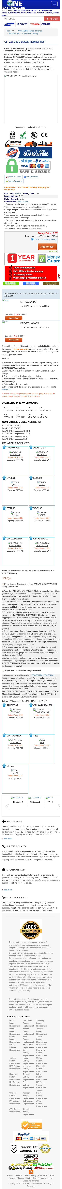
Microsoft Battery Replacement (28, 1069)
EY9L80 (15, 515)
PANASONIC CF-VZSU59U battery (23, 33)
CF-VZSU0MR (15, 546)
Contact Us (43, 1175)
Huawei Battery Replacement (14, 1031)
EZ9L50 (42, 485)
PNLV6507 (15, 712)
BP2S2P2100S (47, 10)
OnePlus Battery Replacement (14, 1095)
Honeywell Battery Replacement (14, 1077)
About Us (19, 1175)
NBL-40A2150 (36, 10)
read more (8, 839)
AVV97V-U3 (15, 455)
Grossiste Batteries (31, 1181)
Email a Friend (15, 177)
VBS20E (41, 515)
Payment (12, 1178)
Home (8, 31)
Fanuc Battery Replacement (28, 1085)
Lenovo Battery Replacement (41, 1095)
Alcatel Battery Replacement (41, 1039)
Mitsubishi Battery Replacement (41, 1069)
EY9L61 (15, 485)
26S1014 (16, 10)
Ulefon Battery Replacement (41, 1060)
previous (7, 807)
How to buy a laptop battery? (46, 239)
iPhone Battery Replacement (14, 1023)
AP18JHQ (5, 13)
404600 (4, 15)
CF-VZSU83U (39, 13)
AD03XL (30, 13)
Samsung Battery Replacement (41, 1023)
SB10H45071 (25, 10)
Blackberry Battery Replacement (28, 1023)
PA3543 (18, 194)
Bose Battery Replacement (28, 1039)
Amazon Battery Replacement (28, 1095)
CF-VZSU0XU (42, 546)
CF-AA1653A (15, 743)
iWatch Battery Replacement (41, 1103)
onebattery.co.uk (38, 1183)
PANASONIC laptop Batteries (29, 31)
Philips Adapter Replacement (14, 1047)
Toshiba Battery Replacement (41, 1031)
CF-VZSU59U (37, 675)
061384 (23, 13)
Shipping (20, 1178)
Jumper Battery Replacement (28, 1052)
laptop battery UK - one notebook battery (13, 4)
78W (42, 743)
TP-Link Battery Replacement (28, 1111)
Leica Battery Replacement (41, 1077)
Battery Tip (31, 1178)
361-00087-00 (15, 13)
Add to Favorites (15, 181)
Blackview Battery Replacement (41, 1052)
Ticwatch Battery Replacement (28, 1077)
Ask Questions (32, 177)
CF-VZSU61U (49, 675)
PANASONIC (23, 202)
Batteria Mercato (45, 1178)
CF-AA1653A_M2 (42, 712)
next (59, 807)
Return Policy (30, 1175)
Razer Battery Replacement (28, 1060)
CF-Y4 (15, 773)
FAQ (52, 1175)
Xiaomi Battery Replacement (28, 1031)
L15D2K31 (48, 13)
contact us (6, 390)
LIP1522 (56, 13)
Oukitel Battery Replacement (14, 1039)
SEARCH (53, 19)
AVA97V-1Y (42, 455)
